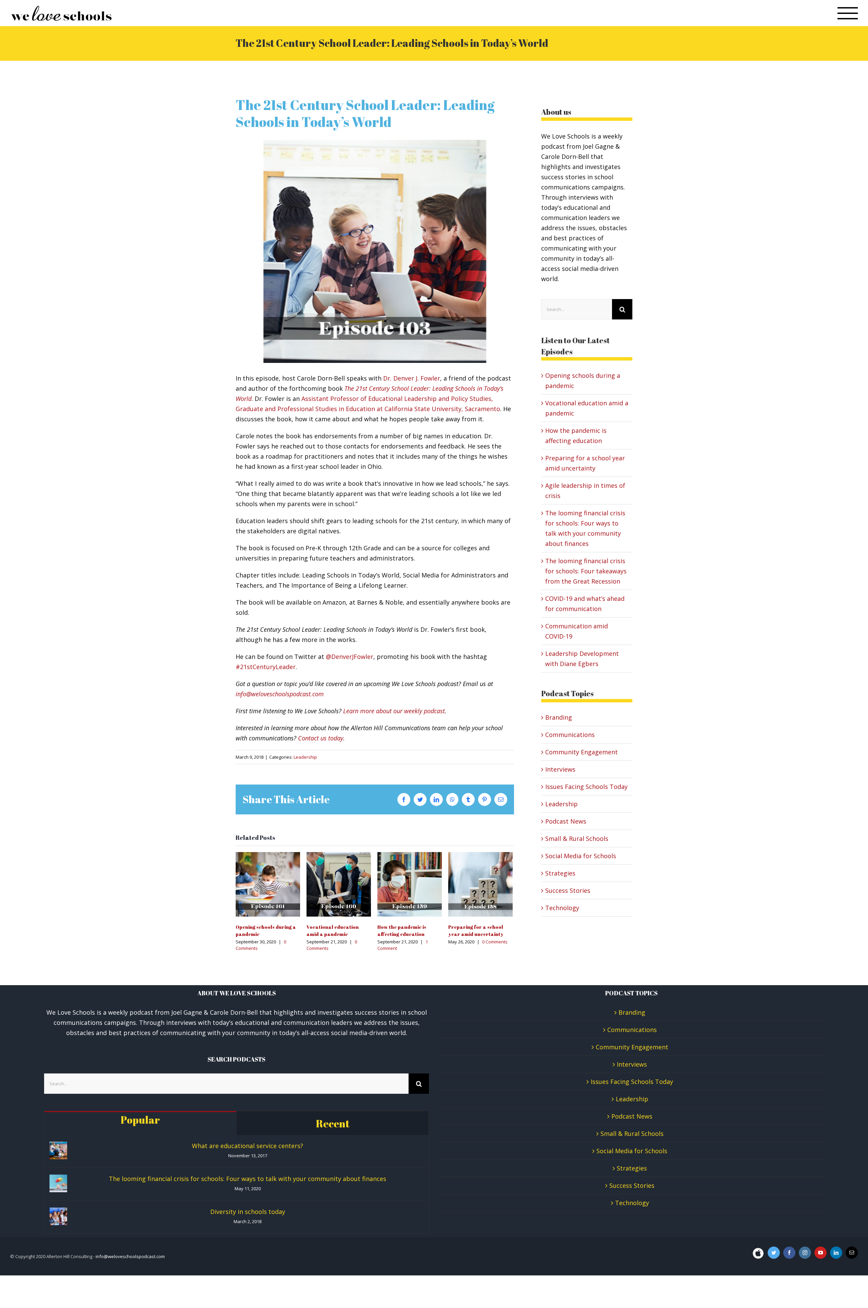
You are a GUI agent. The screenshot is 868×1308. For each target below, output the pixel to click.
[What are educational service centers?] (58, 1150)
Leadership (305, 757)
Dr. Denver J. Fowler (411, 378)
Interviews (560, 769)
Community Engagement (581, 752)
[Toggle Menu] (848, 13)
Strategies (560, 873)
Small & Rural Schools (576, 838)
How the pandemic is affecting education (409, 884)
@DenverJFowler (349, 656)
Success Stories (567, 890)
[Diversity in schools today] (58, 1216)
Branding (558, 717)
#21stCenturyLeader (266, 667)
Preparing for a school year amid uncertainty (480, 884)
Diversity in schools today (247, 1212)
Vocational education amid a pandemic (339, 884)
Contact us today (320, 738)
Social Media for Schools (580, 856)
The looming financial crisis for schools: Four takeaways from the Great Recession (586, 571)
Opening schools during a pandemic (268, 884)
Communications (570, 735)
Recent (333, 1123)
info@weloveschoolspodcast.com (280, 694)
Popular (140, 1120)
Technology (562, 908)
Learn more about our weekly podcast (394, 711)
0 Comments (495, 942)
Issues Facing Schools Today (586, 786)
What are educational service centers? (247, 1146)
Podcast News (565, 821)
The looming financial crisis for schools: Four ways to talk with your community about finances (247, 1179)
